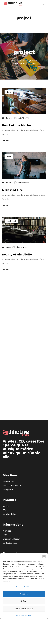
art (27, 63)
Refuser (24, 601)
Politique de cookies (23, 615)
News (9, 92)
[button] (44, 556)
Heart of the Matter (16, 125)
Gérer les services (23, 586)
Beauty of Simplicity (17, 254)
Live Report (11, 221)
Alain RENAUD (23, 118)
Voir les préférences (24, 608)
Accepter (24, 594)
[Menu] (44, 3)
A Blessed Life (12, 190)
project (33, 63)
